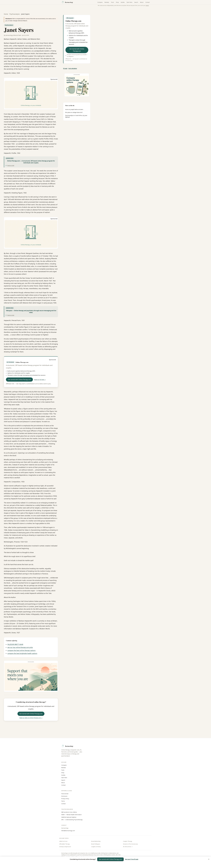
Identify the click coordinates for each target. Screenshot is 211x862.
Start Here (129, 2)
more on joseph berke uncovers (74, 109)
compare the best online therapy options (21, 650)
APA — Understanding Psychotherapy (72, 819)
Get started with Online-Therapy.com (19, 379)
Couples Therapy (127, 841)
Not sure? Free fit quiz (131, 859)
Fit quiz (65, 68)
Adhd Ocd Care (63, 841)
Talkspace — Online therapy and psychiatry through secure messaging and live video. (31, 311)
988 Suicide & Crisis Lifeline (69, 812)
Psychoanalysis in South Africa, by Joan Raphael (76, 116)
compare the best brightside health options (22, 653)
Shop (117, 2)
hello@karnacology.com (68, 830)
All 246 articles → (128, 846)
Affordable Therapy (64, 844)
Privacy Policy (65, 798)
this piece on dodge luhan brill (73, 112)
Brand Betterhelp (95, 841)
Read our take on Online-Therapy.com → (30, 718)
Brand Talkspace (95, 844)
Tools (112, 2)
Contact (147, 2)
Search (136, 2)
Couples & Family (96, 846)
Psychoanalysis (14, 14)
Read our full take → (40, 379)
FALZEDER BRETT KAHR (15, 644)
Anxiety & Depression (65, 846)
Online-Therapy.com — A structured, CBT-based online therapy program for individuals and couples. (31, 162)
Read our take (10, 165)
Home (6, 14)
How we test (64, 793)
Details (147, 5)
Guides (123, 2)
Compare (100, 2)
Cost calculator (72, 68)
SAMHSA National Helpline (68, 817)
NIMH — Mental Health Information (71, 814)
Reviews (107, 2)
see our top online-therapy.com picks (20, 647)
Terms (63, 801)
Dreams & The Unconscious (130, 844)
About (141, 2)
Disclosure (64, 796)
